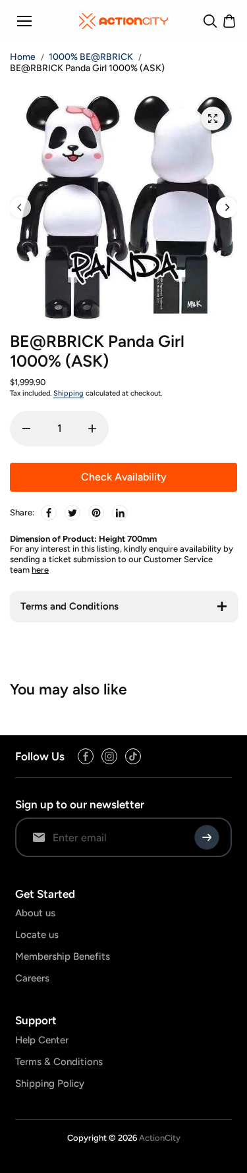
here (40, 570)
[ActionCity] (123, 21)
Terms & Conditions (59, 1062)
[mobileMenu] (24, 21)
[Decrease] (26, 428)
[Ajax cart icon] (229, 21)
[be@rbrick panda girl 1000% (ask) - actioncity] (212, 118)
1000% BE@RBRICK (91, 57)
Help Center (42, 1040)
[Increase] (92, 428)
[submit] (206, 837)
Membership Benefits (62, 956)
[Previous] (20, 207)
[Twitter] (72, 513)
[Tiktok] (133, 756)
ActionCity (159, 1138)
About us (35, 913)
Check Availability (124, 477)
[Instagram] (109, 756)
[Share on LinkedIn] (120, 513)
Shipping (68, 393)
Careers (32, 978)
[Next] (226, 207)
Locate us (37, 935)
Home (23, 57)
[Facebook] (49, 513)
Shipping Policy (49, 1083)
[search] (210, 21)
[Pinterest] (96, 513)
